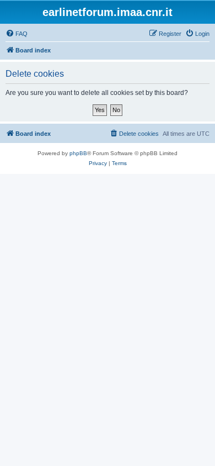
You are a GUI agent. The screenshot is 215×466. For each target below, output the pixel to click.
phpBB (78, 153)
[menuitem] (17, 33)
